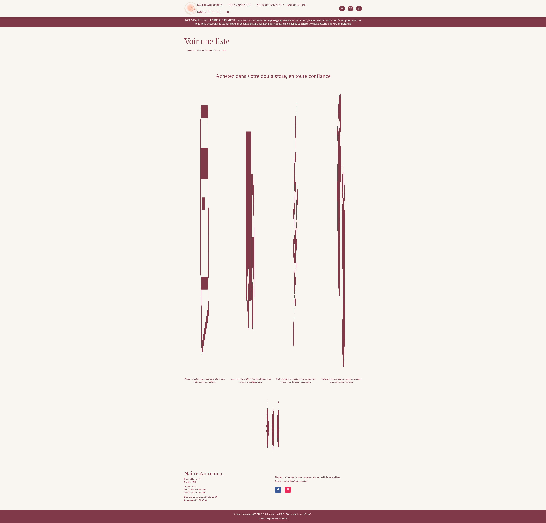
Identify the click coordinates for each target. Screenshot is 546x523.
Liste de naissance (204, 50)
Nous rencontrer (269, 5)
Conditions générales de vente (273, 518)
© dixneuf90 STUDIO (254, 514)
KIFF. (281, 514)
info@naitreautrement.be (195, 489)
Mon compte (342, 8)
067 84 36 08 (190, 486)
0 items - (359, 8)
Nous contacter (208, 11)
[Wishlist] (350, 8)
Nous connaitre (240, 5)
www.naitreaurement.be (194, 492)
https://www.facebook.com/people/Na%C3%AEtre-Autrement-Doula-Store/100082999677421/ (278, 490)
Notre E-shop (296, 5)
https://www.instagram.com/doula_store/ (288, 490)
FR (227, 11)
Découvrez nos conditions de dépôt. (277, 23)
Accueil (190, 50)
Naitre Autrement (190, 8)
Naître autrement (210, 5)
